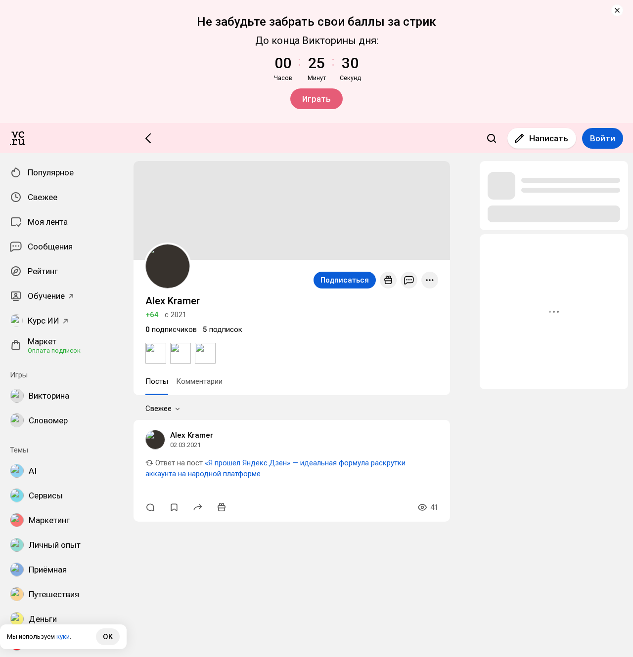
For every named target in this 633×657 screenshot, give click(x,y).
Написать (548, 138)
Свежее (158, 408)
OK (108, 636)
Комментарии (199, 381)
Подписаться (344, 280)
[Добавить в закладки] (174, 507)
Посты (156, 381)
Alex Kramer (191, 435)
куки (63, 636)
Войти (602, 138)
